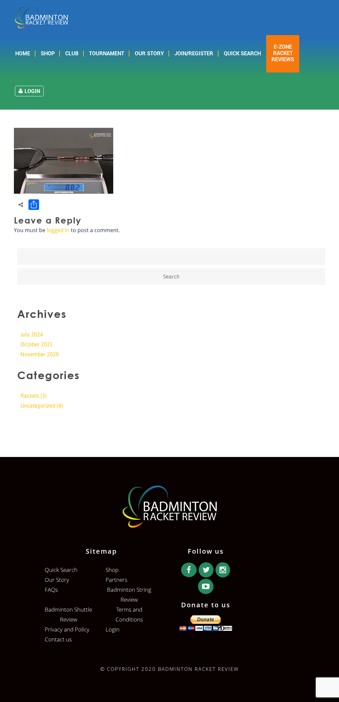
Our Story (149, 53)
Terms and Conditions (129, 614)
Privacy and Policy (67, 629)
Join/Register (193, 53)
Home (22, 53)
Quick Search (242, 53)
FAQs (51, 589)
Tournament (106, 53)
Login (32, 90)
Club (71, 53)
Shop (48, 53)
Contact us (58, 639)
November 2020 (40, 354)
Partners (116, 579)
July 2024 (32, 334)
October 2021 (37, 344)
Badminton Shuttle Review (68, 614)
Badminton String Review (129, 594)
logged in (58, 230)
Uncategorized (38, 405)
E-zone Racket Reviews (282, 53)
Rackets (30, 395)
